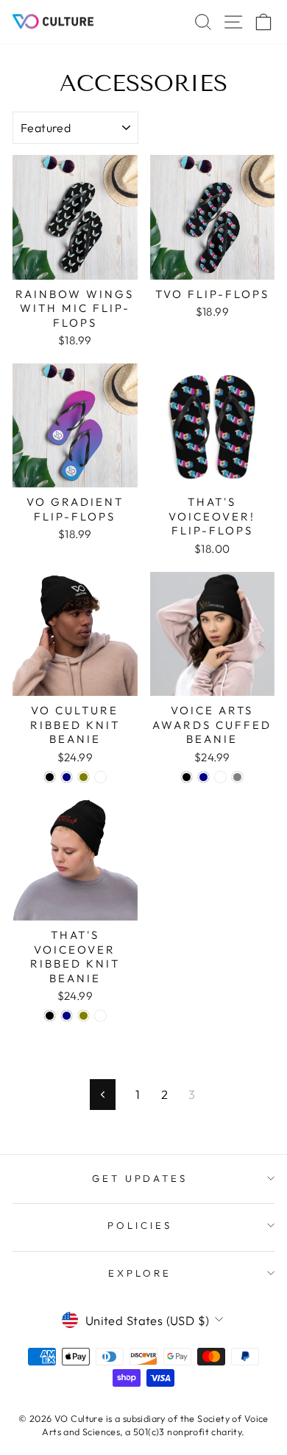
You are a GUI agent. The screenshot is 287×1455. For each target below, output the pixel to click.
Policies (139, 1225)
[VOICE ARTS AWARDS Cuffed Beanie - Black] (186, 777)
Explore (139, 1273)
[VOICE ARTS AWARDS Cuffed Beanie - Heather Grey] (237, 777)
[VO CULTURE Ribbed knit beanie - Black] (49, 777)
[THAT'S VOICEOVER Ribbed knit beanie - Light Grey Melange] (100, 1015)
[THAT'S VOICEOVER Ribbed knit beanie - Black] (49, 1015)
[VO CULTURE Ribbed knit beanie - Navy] (66, 777)
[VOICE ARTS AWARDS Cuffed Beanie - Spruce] (220, 777)
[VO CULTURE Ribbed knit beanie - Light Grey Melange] (100, 777)
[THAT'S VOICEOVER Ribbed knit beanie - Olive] (83, 1015)
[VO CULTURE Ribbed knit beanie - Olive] (83, 777)
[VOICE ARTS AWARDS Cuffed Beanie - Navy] (203, 777)
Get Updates (140, 1178)
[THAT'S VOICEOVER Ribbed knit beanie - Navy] (66, 1015)
